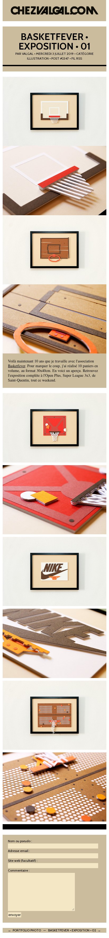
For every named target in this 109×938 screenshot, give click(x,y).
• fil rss (76, 58)
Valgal (27, 54)
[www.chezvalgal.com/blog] (54, 10)
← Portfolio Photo (24, 930)
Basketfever (16, 365)
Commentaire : (19, 870)
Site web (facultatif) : (23, 861)
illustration (38, 58)
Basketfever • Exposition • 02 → (74, 930)
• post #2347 (59, 58)
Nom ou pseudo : (20, 841)
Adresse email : (19, 851)
